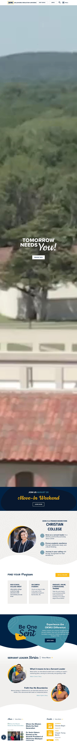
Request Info (38, 257)
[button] (17, 673)
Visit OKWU (42, 2)
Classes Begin (60, 725)
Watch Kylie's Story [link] (42, 695)
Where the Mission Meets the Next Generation (33, 726)
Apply (53, 2)
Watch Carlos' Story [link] (35, 676)
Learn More (38, 504)
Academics (58, 723)
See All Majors (62, 575)
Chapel (57, 731)
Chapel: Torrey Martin (60, 734)
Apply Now (50, 640)
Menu (66, 2)
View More (46, 657)
